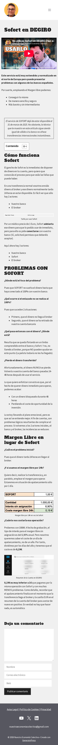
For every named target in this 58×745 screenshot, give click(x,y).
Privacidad (45, 709)
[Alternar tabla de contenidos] (23, 146)
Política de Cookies (29, 709)
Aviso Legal (12, 709)
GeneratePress (29, 740)
